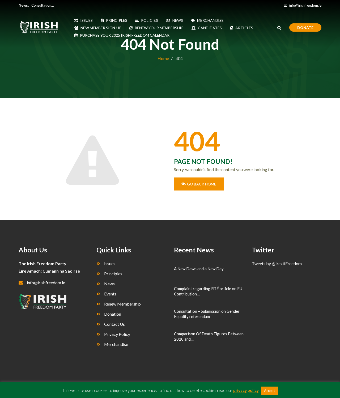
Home (163, 58)
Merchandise (116, 344)
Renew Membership (122, 303)
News (109, 283)
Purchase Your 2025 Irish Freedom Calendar (124, 35)
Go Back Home (201, 184)
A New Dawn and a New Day (199, 268)
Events (110, 293)
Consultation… (42, 5)
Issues (109, 263)
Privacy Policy (117, 334)
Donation (112, 313)
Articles (244, 28)
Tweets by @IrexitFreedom (277, 263)
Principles (113, 273)
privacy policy (246, 390)
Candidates (210, 28)
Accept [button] (269, 390)
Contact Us (114, 324)
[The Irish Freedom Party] (42, 27)
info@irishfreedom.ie (304, 5)
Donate (305, 27)
